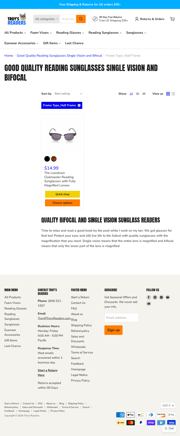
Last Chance (74, 43)
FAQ (74, 308)
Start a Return (80, 297)
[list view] (173, 93)
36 (137, 94)
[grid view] (168, 93)
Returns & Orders (152, 19)
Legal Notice (79, 375)
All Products (14, 33)
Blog (74, 320)
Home (8, 56)
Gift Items (51, 43)
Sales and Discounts (32, 407)
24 (131, 94)
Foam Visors (40, 33)
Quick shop (62, 194)
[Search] (81, 19)
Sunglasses (135, 33)
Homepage (78, 369)
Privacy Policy (80, 380)
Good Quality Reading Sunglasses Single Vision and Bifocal (59, 56)
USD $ (166, 405)
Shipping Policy (81, 325)
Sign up (113, 330)
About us (77, 314)
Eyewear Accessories (20, 43)
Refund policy (80, 331)
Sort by (46, 93)
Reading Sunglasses (104, 33)
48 (143, 94)
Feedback (77, 364)
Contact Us (78, 303)
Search (75, 358)
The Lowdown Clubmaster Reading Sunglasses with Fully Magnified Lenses (60, 179)
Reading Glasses (69, 33)
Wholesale (78, 347)
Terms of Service (82, 352)
